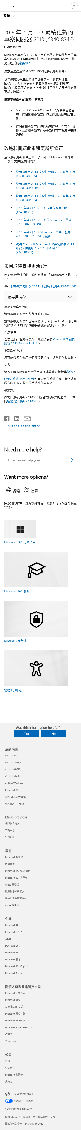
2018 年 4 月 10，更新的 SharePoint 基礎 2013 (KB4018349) (43, 222)
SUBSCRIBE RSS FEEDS (24, 426)
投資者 (8, 1081)
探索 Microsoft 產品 (15, 796)
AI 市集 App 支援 (14, 1006)
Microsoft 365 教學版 (16, 877)
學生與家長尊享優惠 (16, 898)
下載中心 (10, 830)
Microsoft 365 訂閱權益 (20, 542)
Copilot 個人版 (13, 776)
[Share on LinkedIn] (15, 417)
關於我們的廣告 (13, 1123)
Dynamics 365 (12, 945)
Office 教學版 (12, 884)
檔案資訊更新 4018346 (22, 401)
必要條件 (25, 63)
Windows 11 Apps (14, 803)
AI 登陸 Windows (14, 783)
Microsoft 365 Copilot (16, 966)
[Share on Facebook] (7, 417)
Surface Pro (11, 755)
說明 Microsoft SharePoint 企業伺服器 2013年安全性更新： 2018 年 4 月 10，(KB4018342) (45, 248)
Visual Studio (12, 1041)
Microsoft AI (11, 925)
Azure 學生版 (12, 905)
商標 (52, 1117)
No (54, 734)
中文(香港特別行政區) (23, 1093)
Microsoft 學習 (13, 999)
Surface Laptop (13, 762)
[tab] (14, 491)
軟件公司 (10, 1034)
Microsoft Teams (14, 973)
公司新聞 (10, 1067)
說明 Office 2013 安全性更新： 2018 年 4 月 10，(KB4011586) (45, 186)
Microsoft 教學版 (14, 857)
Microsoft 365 (12, 790)
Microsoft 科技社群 (15, 1013)
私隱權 (26, 1117)
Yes (26, 734)
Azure (8, 938)
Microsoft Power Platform (18, 1027)
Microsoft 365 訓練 (17, 591)
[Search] (71, 460)
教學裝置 (10, 864)
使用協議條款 (40, 1117)
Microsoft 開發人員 (15, 993)
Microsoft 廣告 (13, 959)
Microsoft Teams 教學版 (17, 870)
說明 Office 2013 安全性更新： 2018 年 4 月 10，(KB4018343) (45, 198)
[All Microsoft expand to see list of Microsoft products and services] (5, 6)
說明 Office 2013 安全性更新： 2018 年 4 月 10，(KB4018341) (45, 174)
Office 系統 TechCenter (19, 379)
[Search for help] (15, 5)
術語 (70, 372)
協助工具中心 (13, 690)
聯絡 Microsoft (13, 1117)
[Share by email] (25, 417)
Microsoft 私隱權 (14, 1074)
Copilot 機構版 (13, 769)
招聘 (7, 1060)
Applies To (14, 46)
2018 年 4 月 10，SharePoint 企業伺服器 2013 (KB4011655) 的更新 (43, 234)
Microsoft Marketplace (17, 1020)
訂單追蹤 (10, 837)
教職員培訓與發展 (14, 891)
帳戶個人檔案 (12, 823)
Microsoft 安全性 (15, 640)
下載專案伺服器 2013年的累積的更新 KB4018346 (43, 286)
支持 (7, 15)
